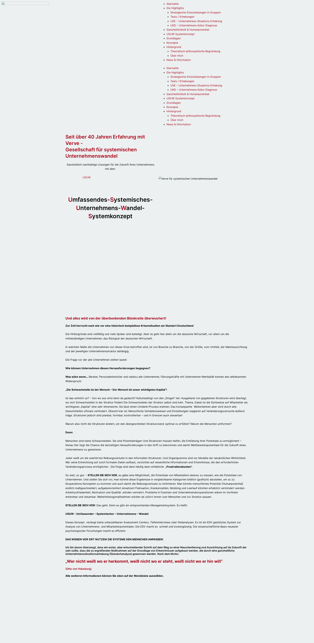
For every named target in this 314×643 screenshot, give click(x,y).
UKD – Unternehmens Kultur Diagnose (193, 25)
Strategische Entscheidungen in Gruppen (195, 12)
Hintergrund (173, 47)
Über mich (176, 55)
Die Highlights (175, 8)
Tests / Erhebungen (182, 16)
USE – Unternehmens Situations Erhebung (196, 21)
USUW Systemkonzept (180, 34)
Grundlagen (173, 38)
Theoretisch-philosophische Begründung (195, 51)
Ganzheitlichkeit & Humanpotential (187, 29)
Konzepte (172, 42)
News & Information (178, 60)
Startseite (172, 3)
